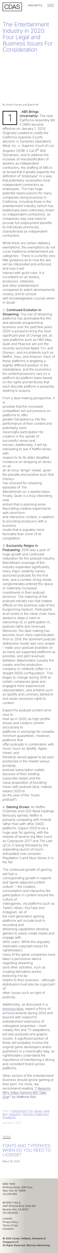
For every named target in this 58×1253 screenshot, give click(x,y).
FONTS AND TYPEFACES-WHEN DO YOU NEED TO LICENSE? (27, 1150)
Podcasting (15, 1113)
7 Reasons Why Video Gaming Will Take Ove (27, 1092)
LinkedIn (7, 1218)
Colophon (8, 1228)
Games (38, 1110)
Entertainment (19, 1110)
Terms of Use (10, 1225)
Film (30, 1110)
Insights (35, 5)
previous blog (13, 1009)
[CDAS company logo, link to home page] (12, 7)
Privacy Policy (10, 1222)
